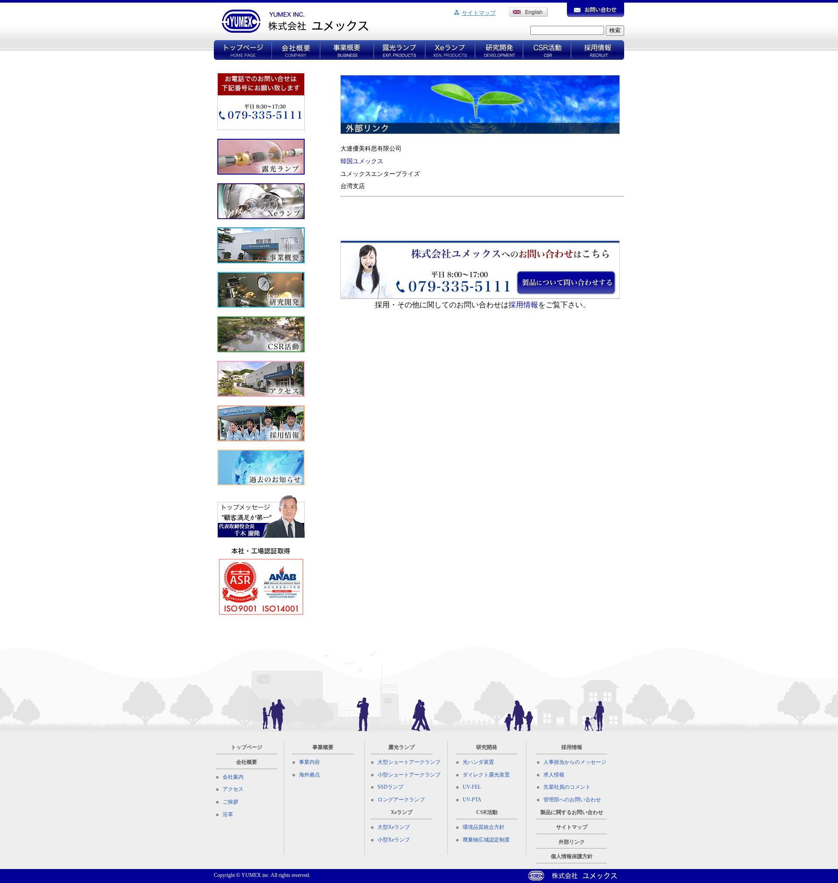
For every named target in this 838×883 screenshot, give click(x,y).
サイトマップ (479, 13)
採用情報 (523, 305)
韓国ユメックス (361, 161)
